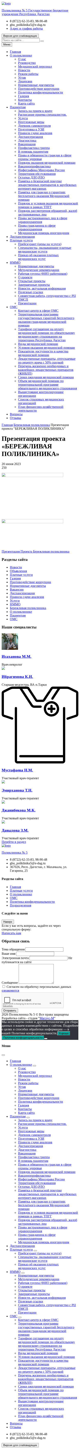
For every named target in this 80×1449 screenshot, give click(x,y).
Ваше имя (8, 953)
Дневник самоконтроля (34, 125)
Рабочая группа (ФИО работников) (42, 273)
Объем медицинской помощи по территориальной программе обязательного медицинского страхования (47, 384)
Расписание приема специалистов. (42, 114)
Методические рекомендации (38, 270)
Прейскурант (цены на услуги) (39, 244)
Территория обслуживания (37, 173)
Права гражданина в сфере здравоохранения (37, 227)
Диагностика (27, 140)
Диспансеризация (30, 137)
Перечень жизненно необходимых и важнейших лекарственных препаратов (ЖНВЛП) (45, 369)
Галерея (23, 96)
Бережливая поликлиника (28, 608)
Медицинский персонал (35, 66)
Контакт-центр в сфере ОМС (38, 310)
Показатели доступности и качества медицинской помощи (43, 353)
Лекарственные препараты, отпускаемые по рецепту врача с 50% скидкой (46, 360)
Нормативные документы (36, 85)
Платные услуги (21, 240)
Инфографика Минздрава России (41, 170)
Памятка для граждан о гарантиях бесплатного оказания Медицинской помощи (43, 196)
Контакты (25, 100)
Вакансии (17, 589)
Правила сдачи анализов (35, 133)
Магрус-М (47, 1018)
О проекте (25, 277)
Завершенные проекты (34, 284)
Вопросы (16, 414)
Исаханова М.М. (16, 656)
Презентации (27, 303)
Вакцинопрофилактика (34, 166)
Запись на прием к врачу (35, 111)
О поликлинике (21, 55)
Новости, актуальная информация (42, 288)
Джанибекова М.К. (18, 810)
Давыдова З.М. (15, 830)
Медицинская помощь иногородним (43, 233)
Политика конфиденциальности (40, 92)
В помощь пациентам (33, 151)
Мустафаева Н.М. (17, 770)
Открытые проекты (31, 281)
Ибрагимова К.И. (17, 676)
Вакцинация (26, 144)
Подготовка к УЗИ (31, 129)
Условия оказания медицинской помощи (46, 347)
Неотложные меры (31, 122)
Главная (15, 51)
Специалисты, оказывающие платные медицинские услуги (44, 249)
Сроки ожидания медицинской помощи (46, 377)
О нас (22, 59)
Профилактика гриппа (34, 148)
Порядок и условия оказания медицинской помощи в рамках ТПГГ (48, 205)
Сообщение (10, 982)
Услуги (23, 118)
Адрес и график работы (26, 28)
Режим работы (28, 74)
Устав (22, 77)
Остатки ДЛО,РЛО (31, 177)
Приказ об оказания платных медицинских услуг (38, 257)
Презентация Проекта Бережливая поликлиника (35, 551)
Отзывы (15, 418)
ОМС (13, 307)
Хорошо (64, 1033)
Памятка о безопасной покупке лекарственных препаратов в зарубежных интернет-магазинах (47, 184)
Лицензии (25, 81)
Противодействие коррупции (38, 88)
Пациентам (18, 107)
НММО (15, 262)
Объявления (18, 571)
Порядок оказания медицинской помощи (46, 162)
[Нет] (45, 1038)
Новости (24, 70)
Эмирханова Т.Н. (17, 790)
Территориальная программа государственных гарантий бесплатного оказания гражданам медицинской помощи (46, 320)
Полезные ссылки (30, 292)
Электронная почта (15, 958)
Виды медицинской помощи (38, 344)
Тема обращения (13, 949)
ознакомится (10, 990)
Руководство (27, 63)
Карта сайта (26, 103)
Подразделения (20, 905)
